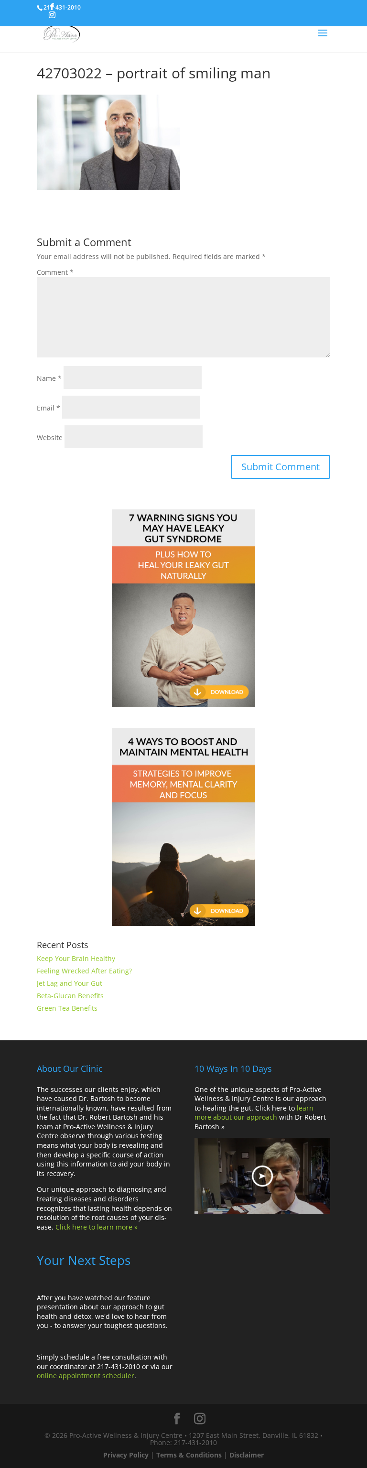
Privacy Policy (126, 1454)
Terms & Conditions (189, 1454)
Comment (55, 272)
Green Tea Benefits (67, 1008)
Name (49, 378)
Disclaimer (246, 1454)
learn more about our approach (253, 1112)
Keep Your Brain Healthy (76, 958)
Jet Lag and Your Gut (69, 983)
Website (50, 437)
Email (48, 407)
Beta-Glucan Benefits (70, 995)
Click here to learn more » (96, 1226)
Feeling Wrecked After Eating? (84, 970)
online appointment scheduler (85, 1375)
